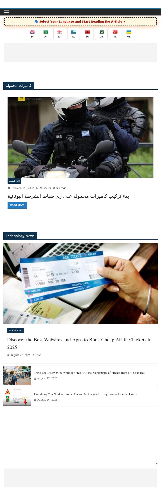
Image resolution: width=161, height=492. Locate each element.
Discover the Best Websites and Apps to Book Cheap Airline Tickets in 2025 (79, 343)
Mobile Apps (15, 330)
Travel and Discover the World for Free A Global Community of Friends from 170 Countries (89, 373)
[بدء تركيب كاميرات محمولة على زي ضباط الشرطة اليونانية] (80, 137)
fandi (38, 355)
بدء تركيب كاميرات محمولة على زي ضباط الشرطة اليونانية (68, 196)
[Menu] (6, 12)
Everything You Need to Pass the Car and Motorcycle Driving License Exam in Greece (85, 394)
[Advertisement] (80, 52)
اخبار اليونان (14, 181)
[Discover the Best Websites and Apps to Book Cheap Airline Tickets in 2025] (80, 283)
